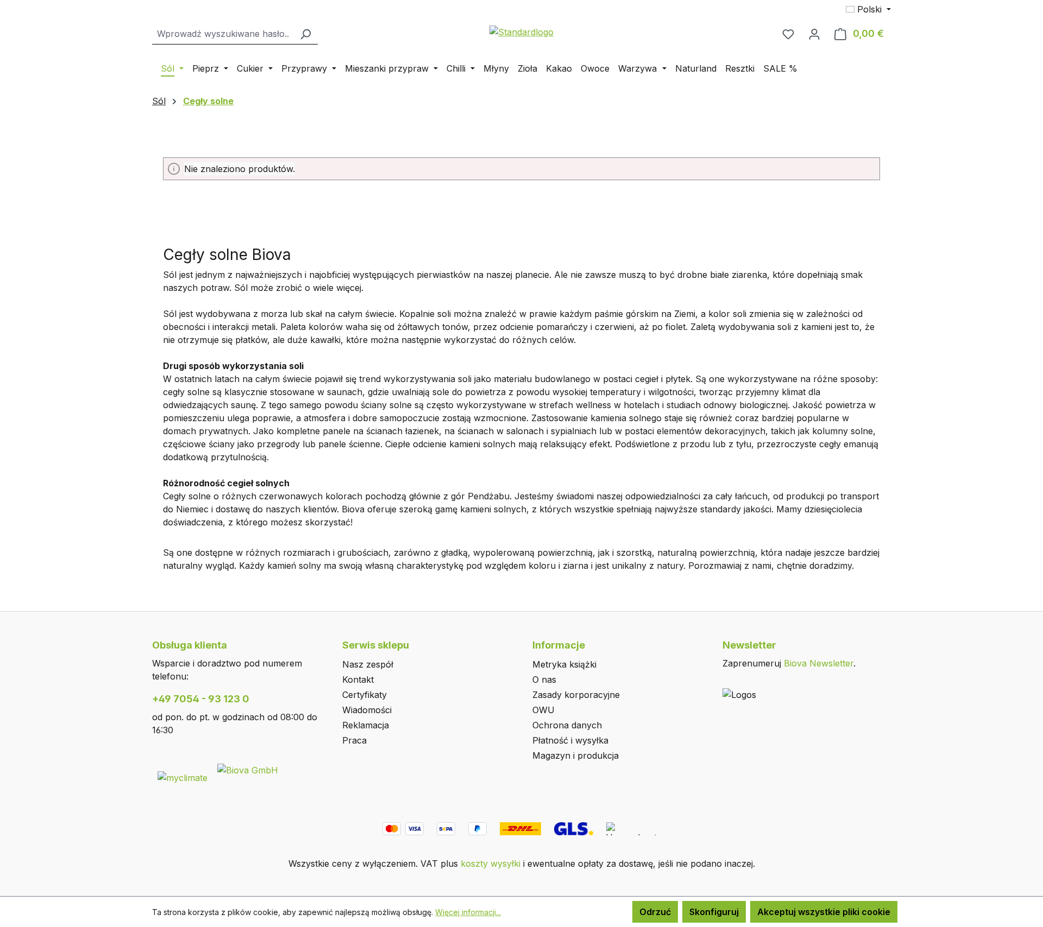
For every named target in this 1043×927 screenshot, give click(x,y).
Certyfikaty (364, 694)
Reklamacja (365, 725)
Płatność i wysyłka (570, 740)
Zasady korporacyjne (576, 694)
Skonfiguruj (714, 911)
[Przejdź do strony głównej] (521, 31)
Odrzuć (655, 911)
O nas (544, 679)
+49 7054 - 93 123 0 (200, 698)
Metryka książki (564, 664)
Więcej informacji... (468, 912)
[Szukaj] (305, 34)
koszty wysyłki (490, 863)
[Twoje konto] (814, 34)
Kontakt (358, 679)
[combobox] (222, 34)
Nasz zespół (367, 664)
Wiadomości (367, 709)
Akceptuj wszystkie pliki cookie (823, 911)
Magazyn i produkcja (575, 755)
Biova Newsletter (818, 663)
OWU (543, 709)
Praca (354, 740)
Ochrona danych (567, 725)
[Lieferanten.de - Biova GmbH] (247, 769)
